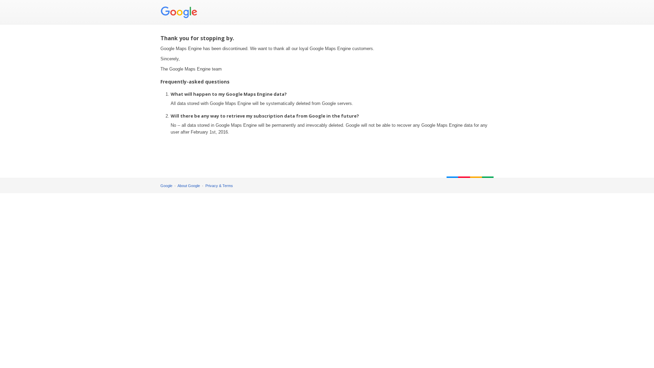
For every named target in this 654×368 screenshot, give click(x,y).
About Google (188, 186)
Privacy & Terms (219, 186)
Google (166, 186)
